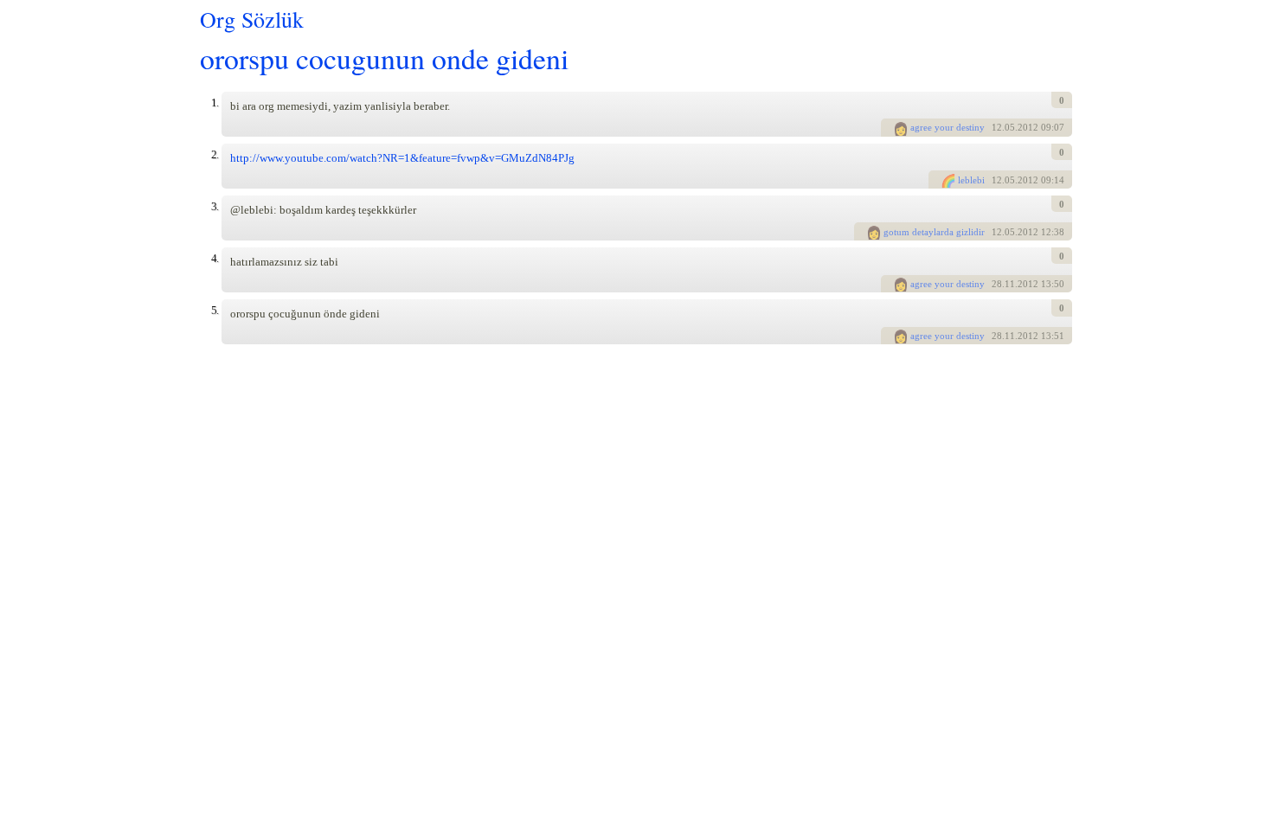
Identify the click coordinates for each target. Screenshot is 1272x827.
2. (214, 154)
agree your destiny (947, 127)
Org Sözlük (252, 19)
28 (997, 284)
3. (214, 206)
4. (214, 258)
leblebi (971, 180)
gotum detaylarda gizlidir (934, 232)
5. (214, 310)
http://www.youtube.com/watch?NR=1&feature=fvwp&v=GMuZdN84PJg (402, 157)
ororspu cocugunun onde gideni (384, 57)
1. (214, 102)
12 (997, 127)
